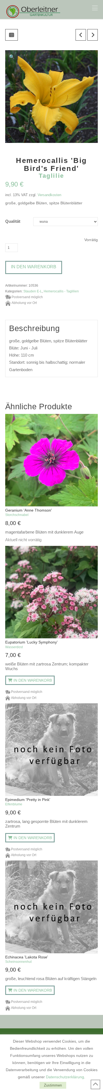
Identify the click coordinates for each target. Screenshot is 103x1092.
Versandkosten (49, 195)
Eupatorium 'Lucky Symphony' (31, 644)
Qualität (12, 221)
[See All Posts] (11, 35)
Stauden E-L (32, 291)
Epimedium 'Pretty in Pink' (27, 801)
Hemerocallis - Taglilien (61, 291)
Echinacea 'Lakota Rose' (26, 959)
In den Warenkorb (33, 266)
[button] (95, 8)
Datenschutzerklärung (65, 1077)
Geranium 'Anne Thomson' (28, 512)
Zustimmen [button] (53, 1085)
